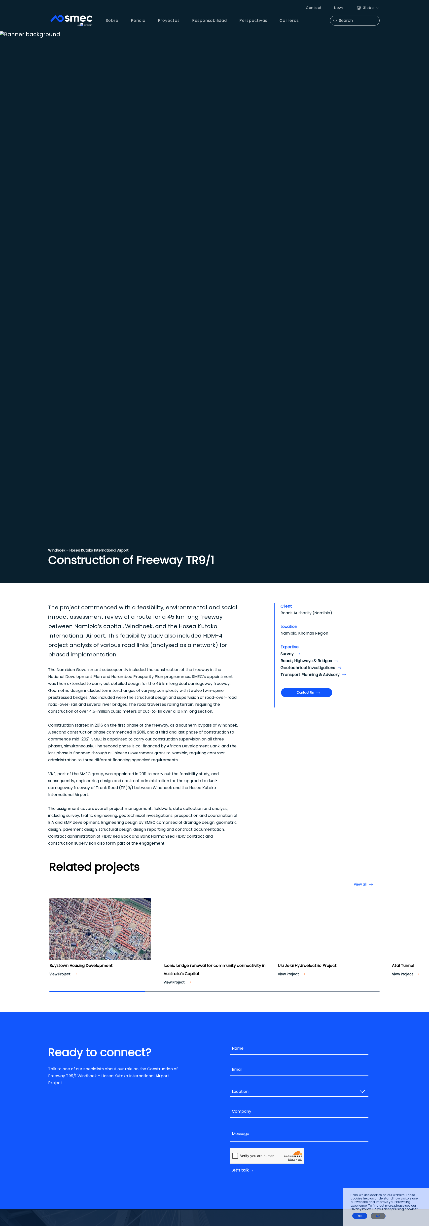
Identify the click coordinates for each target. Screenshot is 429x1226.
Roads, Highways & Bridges (306, 661)
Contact (314, 7)
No (378, 1216)
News (339, 7)
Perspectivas (253, 20)
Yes (359, 1216)
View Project (60, 974)
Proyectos (169, 20)
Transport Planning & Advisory (310, 674)
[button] (55, 933)
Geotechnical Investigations (308, 668)
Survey (287, 654)
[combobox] (299, 1092)
